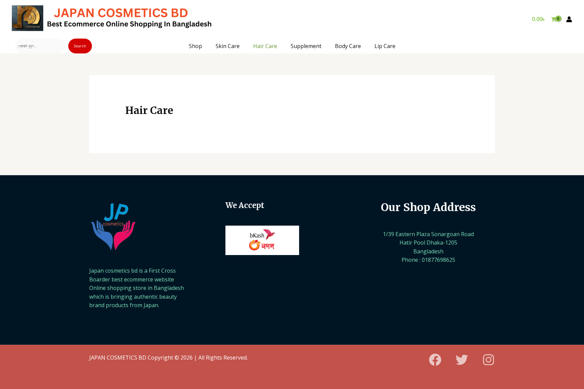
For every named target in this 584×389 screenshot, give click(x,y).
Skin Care (228, 46)
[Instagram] (488, 359)
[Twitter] (462, 359)
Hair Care (265, 46)
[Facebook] (435, 359)
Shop (195, 46)
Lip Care (384, 46)
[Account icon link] (569, 19)
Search (80, 45)
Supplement (306, 46)
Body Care (348, 46)
